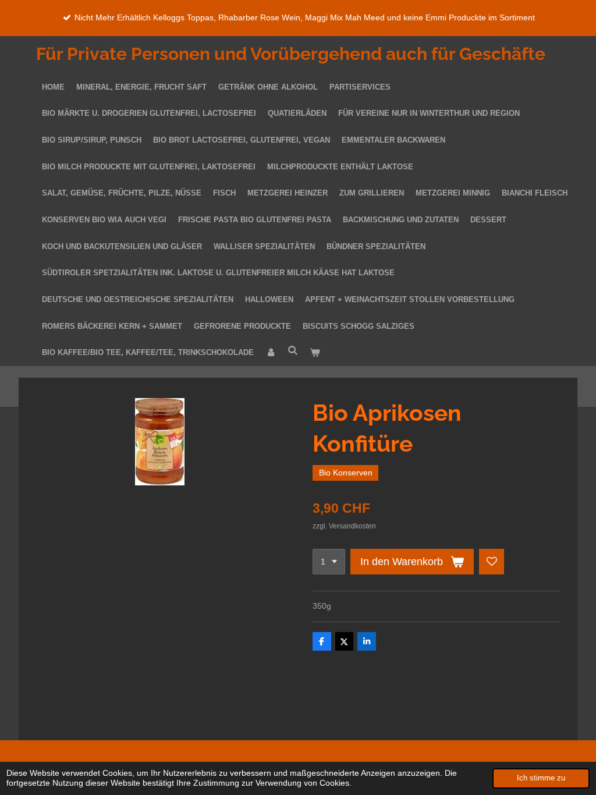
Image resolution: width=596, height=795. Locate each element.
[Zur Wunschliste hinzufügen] (492, 561)
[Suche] (293, 351)
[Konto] (271, 353)
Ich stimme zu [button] (541, 778)
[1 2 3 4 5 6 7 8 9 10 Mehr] (329, 561)
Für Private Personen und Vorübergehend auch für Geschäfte (290, 54)
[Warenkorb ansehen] (315, 353)
